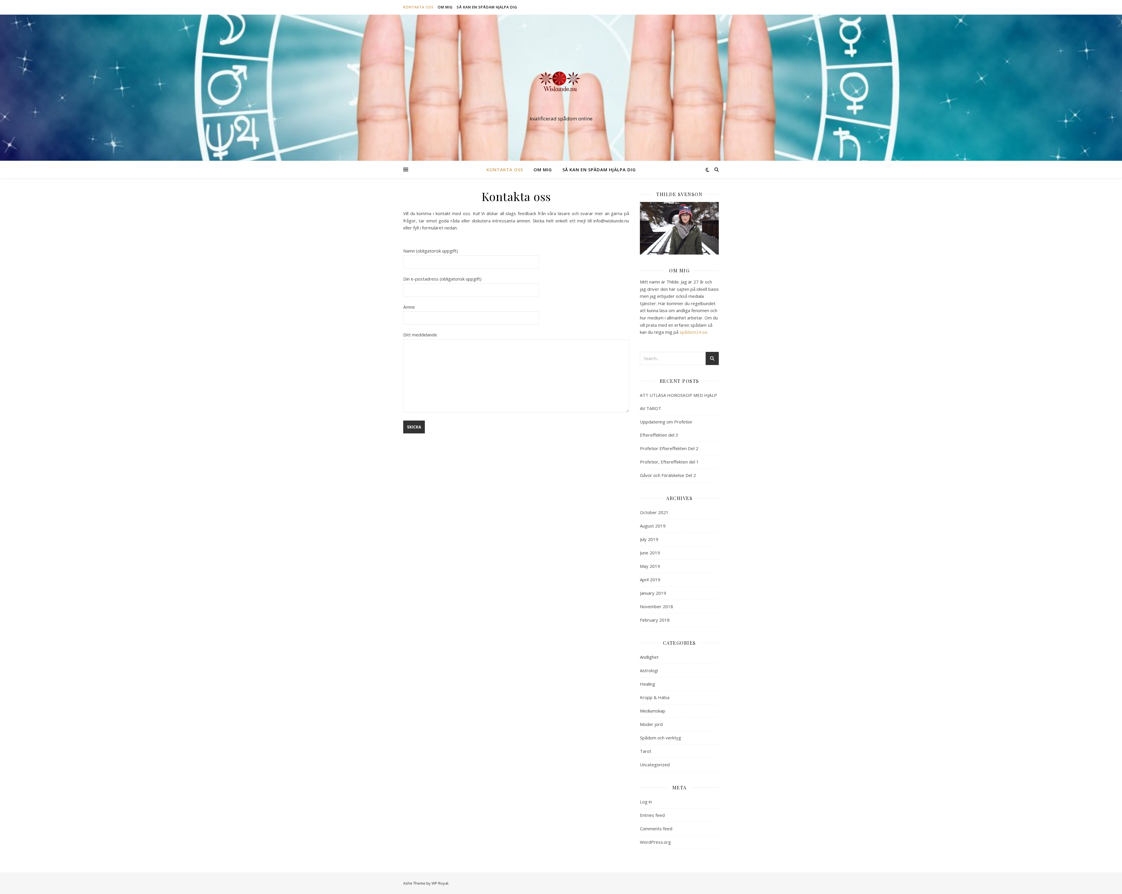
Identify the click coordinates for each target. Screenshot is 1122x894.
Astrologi (649, 670)
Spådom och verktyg (660, 738)
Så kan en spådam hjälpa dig (487, 7)
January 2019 (653, 593)
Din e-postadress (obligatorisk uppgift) (442, 279)
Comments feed (656, 828)
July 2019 (649, 539)
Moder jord (651, 724)
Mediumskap (652, 711)
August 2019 (653, 526)
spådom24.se (692, 332)
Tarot (645, 751)
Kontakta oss (418, 7)
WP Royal (440, 883)
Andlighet (649, 657)
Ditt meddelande (420, 335)
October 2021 (654, 512)
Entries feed (652, 815)
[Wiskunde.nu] (561, 82)
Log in (646, 802)
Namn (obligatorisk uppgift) (430, 251)
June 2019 (650, 553)
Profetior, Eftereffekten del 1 (669, 462)
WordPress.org (655, 842)
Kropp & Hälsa (654, 697)
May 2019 (650, 566)
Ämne (409, 307)
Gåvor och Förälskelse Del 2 (668, 475)
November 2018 (656, 606)
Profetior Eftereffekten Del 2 (669, 448)
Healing (647, 684)
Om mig (445, 7)
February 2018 (655, 620)
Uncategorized (655, 764)
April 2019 (650, 579)
